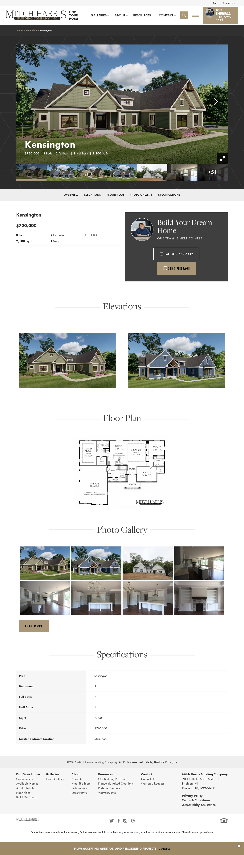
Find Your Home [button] (74, 15)
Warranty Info (107, 792)
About (75, 774)
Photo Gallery (141, 194)
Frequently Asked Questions (115, 783)
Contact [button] (166, 15)
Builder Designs (165, 762)
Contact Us (228, 3)
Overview (71, 194)
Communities (24, 779)
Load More (34, 626)
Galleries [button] (99, 15)
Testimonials (79, 788)
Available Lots (25, 788)
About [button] (120, 15)
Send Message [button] (179, 268)
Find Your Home (28, 774)
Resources (105, 774)
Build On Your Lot (27, 797)
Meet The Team (81, 783)
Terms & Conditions (196, 800)
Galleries (52, 774)
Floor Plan (115, 194)
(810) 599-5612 (203, 788)
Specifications (169, 194)
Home (20, 30)
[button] (184, 15)
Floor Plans (31, 30)
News (216, 3)
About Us (77, 779)
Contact (146, 774)
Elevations (92, 194)
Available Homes (27, 783)
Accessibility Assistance (199, 805)
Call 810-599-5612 (179, 254)
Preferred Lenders (109, 788)
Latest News (79, 792)
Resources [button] (142, 15)
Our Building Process (111, 779)
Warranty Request (152, 783)
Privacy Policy (192, 796)
